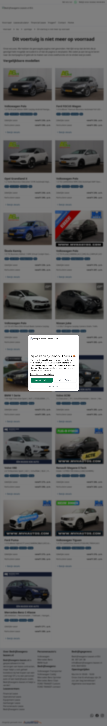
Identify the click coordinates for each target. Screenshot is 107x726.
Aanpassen (53, 386)
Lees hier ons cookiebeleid (42, 374)
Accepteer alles (41, 380)
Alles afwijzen (65, 380)
